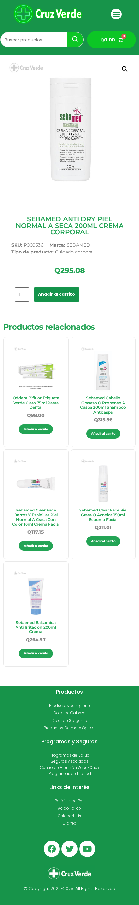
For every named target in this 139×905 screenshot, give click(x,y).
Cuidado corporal (74, 252)
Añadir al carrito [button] (36, 429)
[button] (116, 14)
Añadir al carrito (56, 294)
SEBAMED (78, 245)
